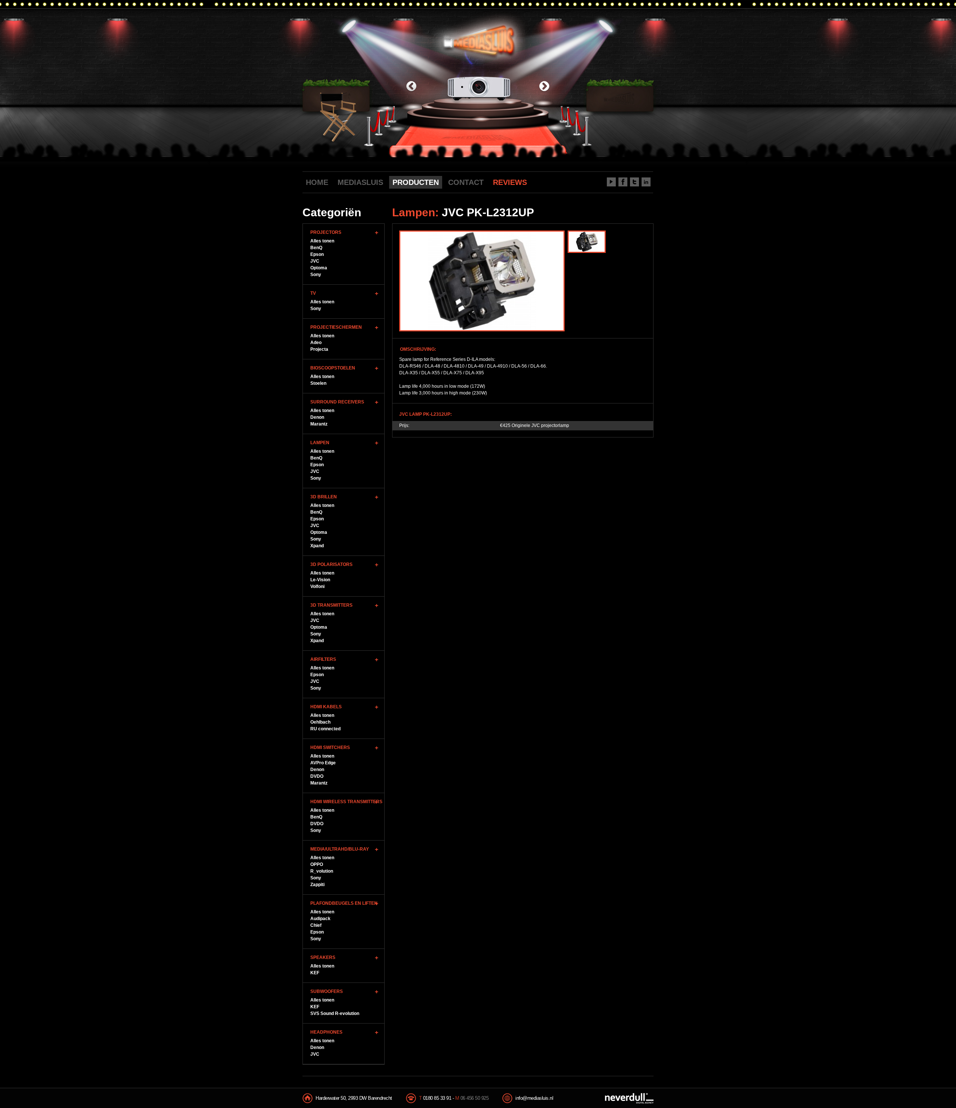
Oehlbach (320, 722)
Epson (317, 254)
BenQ (316, 247)
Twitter (634, 181)
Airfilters (323, 659)
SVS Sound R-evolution (334, 1013)
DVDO (316, 776)
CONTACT (466, 182)
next (544, 87)
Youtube (611, 181)
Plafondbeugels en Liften (344, 903)
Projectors (325, 232)
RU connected (325, 728)
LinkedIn (646, 181)
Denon (317, 417)
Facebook (622, 181)
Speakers (322, 957)
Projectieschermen (336, 327)
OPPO (316, 864)
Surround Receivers (337, 402)
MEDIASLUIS (360, 182)
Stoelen (318, 383)
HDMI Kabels (326, 706)
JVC (314, 261)
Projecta (319, 349)
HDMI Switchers (330, 747)
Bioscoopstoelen (332, 368)
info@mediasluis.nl (534, 1098)
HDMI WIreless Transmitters (346, 801)
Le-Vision (320, 579)
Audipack (320, 918)
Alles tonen (322, 241)
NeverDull (629, 1098)
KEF (314, 972)
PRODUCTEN (415, 182)
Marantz (319, 424)
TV (313, 293)
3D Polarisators (331, 564)
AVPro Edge (323, 762)
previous (411, 87)
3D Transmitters (331, 605)
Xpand (317, 545)
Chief (316, 925)
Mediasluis (478, 40)
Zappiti (317, 884)
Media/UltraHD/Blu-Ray (339, 849)
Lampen (319, 442)
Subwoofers (326, 991)
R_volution (321, 871)
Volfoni (317, 586)
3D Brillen (323, 496)
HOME (317, 182)
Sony (315, 274)
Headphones (326, 1032)
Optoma (318, 267)
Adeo (316, 342)
